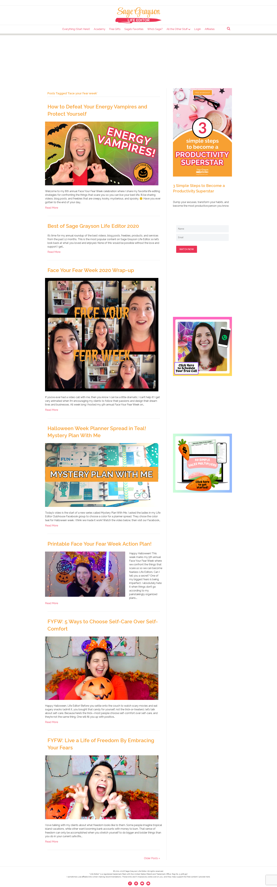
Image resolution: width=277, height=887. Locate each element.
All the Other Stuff (177, 29)
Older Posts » (152, 858)
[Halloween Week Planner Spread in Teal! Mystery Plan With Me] (102, 474)
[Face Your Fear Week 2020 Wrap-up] (102, 334)
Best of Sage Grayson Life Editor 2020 (93, 226)
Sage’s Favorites (133, 29)
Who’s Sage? (155, 29)
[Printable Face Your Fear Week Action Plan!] (85, 573)
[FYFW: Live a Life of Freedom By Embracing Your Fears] (102, 787)
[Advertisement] (138, 57)
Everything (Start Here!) (76, 29)
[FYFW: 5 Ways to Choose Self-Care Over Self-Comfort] (102, 667)
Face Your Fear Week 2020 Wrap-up (90, 270)
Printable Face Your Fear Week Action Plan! (99, 544)
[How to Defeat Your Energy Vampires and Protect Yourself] (102, 153)
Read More (51, 207)
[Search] (228, 29)
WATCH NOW (186, 249)
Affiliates (210, 29)
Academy (99, 29)
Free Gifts (115, 29)
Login (197, 29)
